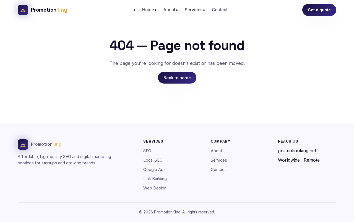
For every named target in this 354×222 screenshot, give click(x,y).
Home (148, 9)
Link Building (155, 178)
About (169, 9)
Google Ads (154, 169)
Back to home (177, 77)
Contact (220, 9)
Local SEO (153, 160)
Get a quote (319, 9)
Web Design (154, 188)
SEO (147, 150)
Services (193, 9)
